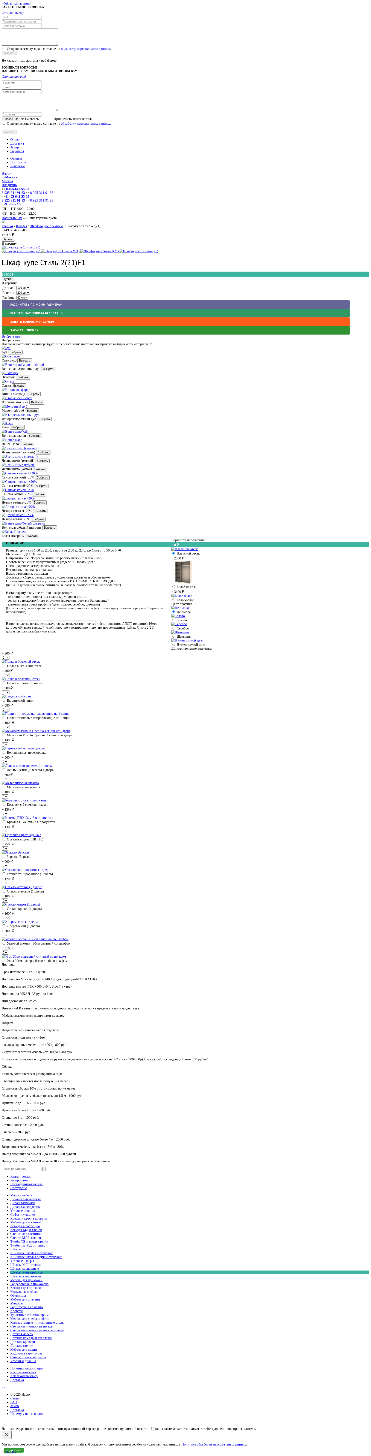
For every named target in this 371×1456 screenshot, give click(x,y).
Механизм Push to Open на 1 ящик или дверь (39, 735)
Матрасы (16, 1303)
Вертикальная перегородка (26, 752)
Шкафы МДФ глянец (25, 1264)
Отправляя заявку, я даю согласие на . (59, 49)
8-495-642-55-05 (17, 189)
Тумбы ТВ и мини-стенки (29, 1241)
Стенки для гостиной (26, 1234)
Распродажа (19, 1180)
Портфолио (18, 162)
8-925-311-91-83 (13, 192)
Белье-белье (185, 600)
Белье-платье (186, 587)
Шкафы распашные (24, 1268)
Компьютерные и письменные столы (37, 1322)
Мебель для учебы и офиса (29, 1318)
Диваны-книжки (22, 1203)
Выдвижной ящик (19, 700)
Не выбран (184, 612)
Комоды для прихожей (26, 1288)
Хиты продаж (20, 1176)
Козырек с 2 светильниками (27, 804)
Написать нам (12, 218)
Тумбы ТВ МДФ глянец (27, 1245)
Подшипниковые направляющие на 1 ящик (38, 718)
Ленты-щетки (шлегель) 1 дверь (29, 770)
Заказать (9, 53)
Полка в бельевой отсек (24, 666)
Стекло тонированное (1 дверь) (29, 874)
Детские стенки (21, 1345)
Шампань (183, 636)
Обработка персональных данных (74, 1425)
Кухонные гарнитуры (26, 1353)
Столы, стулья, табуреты (28, 1357)
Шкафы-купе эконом (25, 1276)
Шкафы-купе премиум (46, 226)
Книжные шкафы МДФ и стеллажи (36, 1257)
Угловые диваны (22, 1210)
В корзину (9, 283)
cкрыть (11, 1451)
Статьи (15, 1398)
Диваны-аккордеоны (25, 1207)
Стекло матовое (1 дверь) (25, 891)
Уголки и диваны (23, 1361)
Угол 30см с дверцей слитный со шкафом (37, 961)
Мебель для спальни (25, 1299)
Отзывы (16, 158)
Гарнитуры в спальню (26, 1307)
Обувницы (18, 1295)
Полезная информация (26, 1368)
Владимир (9, 185)
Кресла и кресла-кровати (28, 1218)
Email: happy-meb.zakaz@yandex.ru (27, 1421)
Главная (7, 226)
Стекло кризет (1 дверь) (24, 908)
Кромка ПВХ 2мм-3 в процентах (30, 822)
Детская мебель (21, 1334)
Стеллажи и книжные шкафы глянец (37, 1330)
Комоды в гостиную (25, 1226)
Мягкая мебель (21, 1195)
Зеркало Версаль (18, 856)
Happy (6, 173)
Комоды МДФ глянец (26, 1230)
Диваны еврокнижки (25, 1199)
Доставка (17, 143)
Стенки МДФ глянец (25, 1237)
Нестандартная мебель (26, 1184)
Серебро (182, 628)
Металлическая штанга (23, 787)
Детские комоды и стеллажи (31, 1338)
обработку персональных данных (85, 49)
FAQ (13, 1402)
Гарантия (17, 151)
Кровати (16, 1311)
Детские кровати (22, 1342)
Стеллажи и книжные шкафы (31, 1326)
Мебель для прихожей (26, 1280)
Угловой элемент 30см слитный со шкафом (38, 943)
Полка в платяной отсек (24, 683)
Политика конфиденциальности (25, 1425)
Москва (7, 181)
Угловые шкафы (22, 1261)
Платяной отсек (188, 553)
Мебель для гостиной (26, 1222)
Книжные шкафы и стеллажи (31, 1253)
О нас (14, 139)
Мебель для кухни (23, 1349)
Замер (14, 147)
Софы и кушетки (22, 1214)
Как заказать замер (24, 1376)
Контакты (17, 166)
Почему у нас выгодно (27, 1414)
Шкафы (21, 226)
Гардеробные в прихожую (29, 1284)
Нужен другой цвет (190, 644)
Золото (181, 620)
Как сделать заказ (23, 1372)
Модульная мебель (23, 1291)
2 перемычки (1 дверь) (23, 926)
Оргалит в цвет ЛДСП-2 (24, 839)
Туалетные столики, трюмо (30, 1315)
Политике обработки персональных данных (213, 1444)
